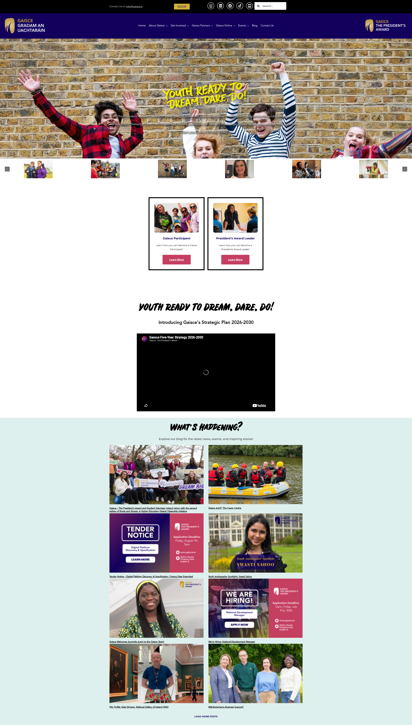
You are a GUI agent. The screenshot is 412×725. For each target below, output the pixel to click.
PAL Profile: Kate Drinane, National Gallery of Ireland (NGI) (139, 707)
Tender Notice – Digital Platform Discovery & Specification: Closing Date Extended (151, 576)
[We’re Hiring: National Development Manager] (255, 608)
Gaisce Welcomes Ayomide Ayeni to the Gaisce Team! (136, 641)
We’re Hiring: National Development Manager (231, 641)
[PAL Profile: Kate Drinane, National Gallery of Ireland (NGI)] (156, 673)
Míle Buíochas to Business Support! (225, 707)
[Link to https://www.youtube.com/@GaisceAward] (249, 5)
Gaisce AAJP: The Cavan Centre (224, 508)
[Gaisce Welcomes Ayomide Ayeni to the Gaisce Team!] (156, 608)
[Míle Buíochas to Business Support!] (255, 673)
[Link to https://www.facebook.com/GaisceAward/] (230, 5)
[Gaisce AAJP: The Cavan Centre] (255, 474)
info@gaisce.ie (134, 6)
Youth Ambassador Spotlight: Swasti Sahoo (230, 576)
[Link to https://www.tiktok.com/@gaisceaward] (239, 5)
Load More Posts (206, 716)
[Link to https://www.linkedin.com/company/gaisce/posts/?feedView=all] (220, 5)
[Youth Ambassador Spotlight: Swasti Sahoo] (255, 543)
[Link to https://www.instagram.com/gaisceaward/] (210, 5)
